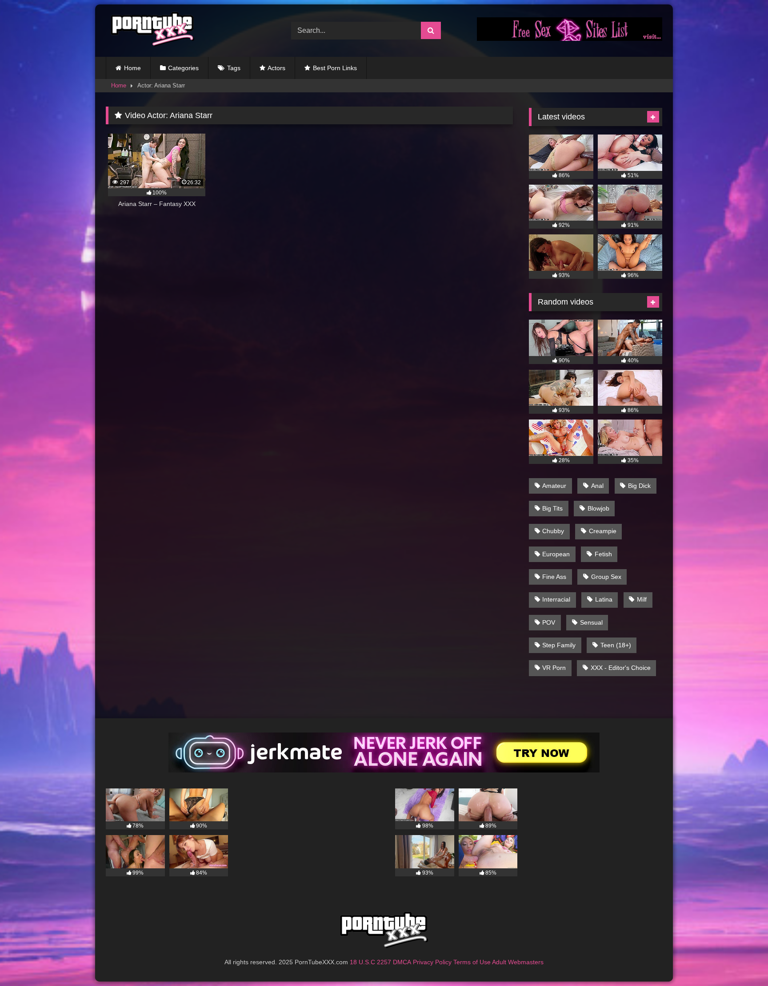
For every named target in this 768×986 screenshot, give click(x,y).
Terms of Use (472, 962)
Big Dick (639, 485)
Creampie (602, 531)
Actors (276, 67)
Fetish (603, 554)
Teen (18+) (615, 645)
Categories (183, 67)
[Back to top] (740, 959)
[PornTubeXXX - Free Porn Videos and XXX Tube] (150, 31)
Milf (642, 599)
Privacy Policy (432, 962)
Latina (603, 599)
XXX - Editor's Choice (621, 667)
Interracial (556, 599)
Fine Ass (554, 576)
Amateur (554, 485)
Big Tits (552, 508)
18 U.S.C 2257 (370, 962)
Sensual (591, 622)
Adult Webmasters (518, 962)
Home (132, 67)
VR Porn (554, 667)
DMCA (402, 962)
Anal (597, 485)
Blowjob (598, 508)
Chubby (553, 531)
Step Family (559, 645)
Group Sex (606, 576)
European (556, 554)
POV (548, 622)
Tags (233, 67)
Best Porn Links (335, 67)
